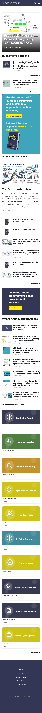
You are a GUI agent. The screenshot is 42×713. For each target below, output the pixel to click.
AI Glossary (21, 681)
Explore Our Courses (15, 308)
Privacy (21, 673)
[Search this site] (35, 3)
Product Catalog (21, 684)
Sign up (20, 669)
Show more (34, 75)
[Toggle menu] (38, 3)
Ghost (32, 696)
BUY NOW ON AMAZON (14, 116)
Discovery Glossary (21, 677)
